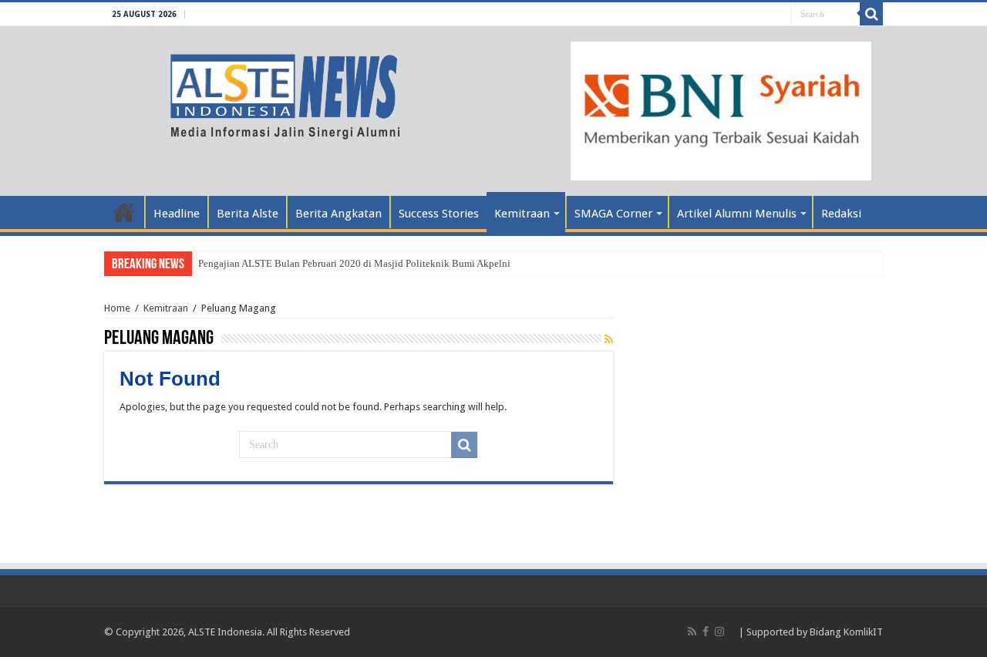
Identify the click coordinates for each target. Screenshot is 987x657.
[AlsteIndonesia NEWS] (260, 91)
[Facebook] (705, 631)
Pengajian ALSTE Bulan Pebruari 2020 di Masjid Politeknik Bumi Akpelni (354, 263)
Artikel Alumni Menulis (737, 214)
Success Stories (439, 214)
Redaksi (841, 214)
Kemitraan (522, 214)
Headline (176, 214)
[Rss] (692, 631)
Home (124, 212)
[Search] (871, 13)
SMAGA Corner (613, 214)
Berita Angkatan (338, 214)
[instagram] (719, 631)
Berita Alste (247, 214)
